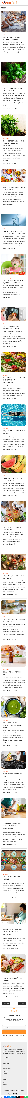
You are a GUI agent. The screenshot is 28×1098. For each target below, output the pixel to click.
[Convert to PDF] (22, 1097)
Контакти (5, 1079)
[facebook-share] (9, 1093)
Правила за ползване (8, 1082)
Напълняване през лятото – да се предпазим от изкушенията (14, 380)
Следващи (21, 1003)
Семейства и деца (7, 278)
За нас (4, 1076)
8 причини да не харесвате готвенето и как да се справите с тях (12, 825)
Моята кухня (5, 86)
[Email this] (18, 1097)
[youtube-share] (16, 1093)
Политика (5, 1084)
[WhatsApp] (26, 1097)
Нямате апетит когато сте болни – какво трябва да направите (12, 931)
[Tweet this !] (10, 1097)
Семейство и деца (7, 1068)
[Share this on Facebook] (6, 1097)
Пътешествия (6, 1066)
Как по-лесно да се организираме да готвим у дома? (13, 725)
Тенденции (5, 975)
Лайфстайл (5, 35)
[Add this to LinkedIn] (14, 1097)
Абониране (14, 1032)
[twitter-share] (13, 1093)
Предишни (6, 1003)
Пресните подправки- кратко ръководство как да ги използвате (13, 143)
